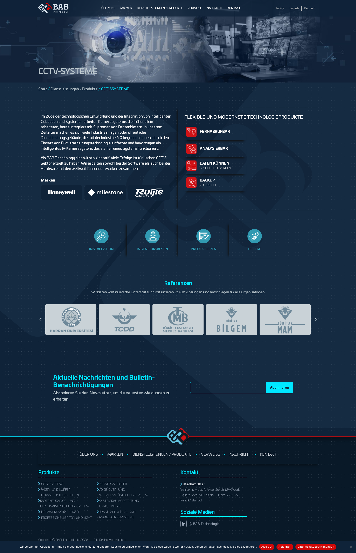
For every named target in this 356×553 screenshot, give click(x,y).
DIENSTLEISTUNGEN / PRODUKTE (160, 8)
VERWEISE (195, 8)
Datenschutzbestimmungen (315, 546)
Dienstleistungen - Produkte (74, 89)
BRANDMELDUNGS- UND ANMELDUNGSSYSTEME (117, 515)
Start (42, 89)
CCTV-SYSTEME (52, 484)
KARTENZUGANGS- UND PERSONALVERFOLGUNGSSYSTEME (65, 503)
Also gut (266, 546)
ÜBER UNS (108, 8)
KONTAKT (234, 8)
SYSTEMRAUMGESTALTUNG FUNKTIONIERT (119, 503)
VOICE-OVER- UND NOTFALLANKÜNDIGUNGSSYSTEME (124, 492)
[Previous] (40, 319)
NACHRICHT (215, 8)
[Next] (315, 319)
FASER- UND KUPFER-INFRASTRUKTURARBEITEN (60, 492)
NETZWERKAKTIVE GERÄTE (60, 512)
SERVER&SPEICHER (113, 484)
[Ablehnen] (351, 547)
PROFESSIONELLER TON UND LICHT (66, 517)
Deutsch (309, 8)
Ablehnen (285, 546)
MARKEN (126, 8)
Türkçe (280, 8)
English (294, 8)
